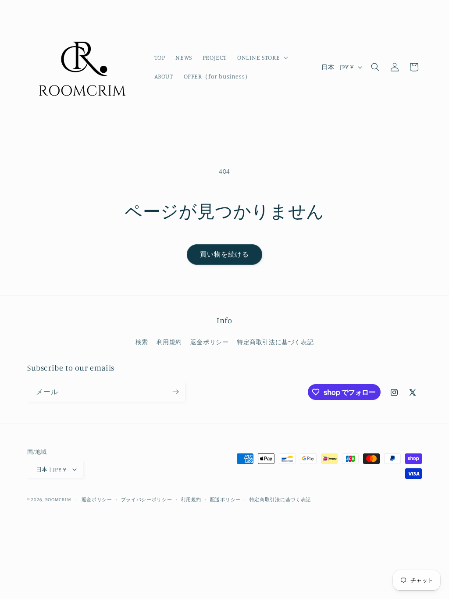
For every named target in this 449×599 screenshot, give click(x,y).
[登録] (175, 392)
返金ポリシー (209, 342)
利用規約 (169, 342)
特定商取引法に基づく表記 (275, 342)
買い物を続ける (224, 254)
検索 (141, 342)
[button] (262, 57)
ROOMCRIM (58, 499)
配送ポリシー (225, 499)
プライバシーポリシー (146, 499)
